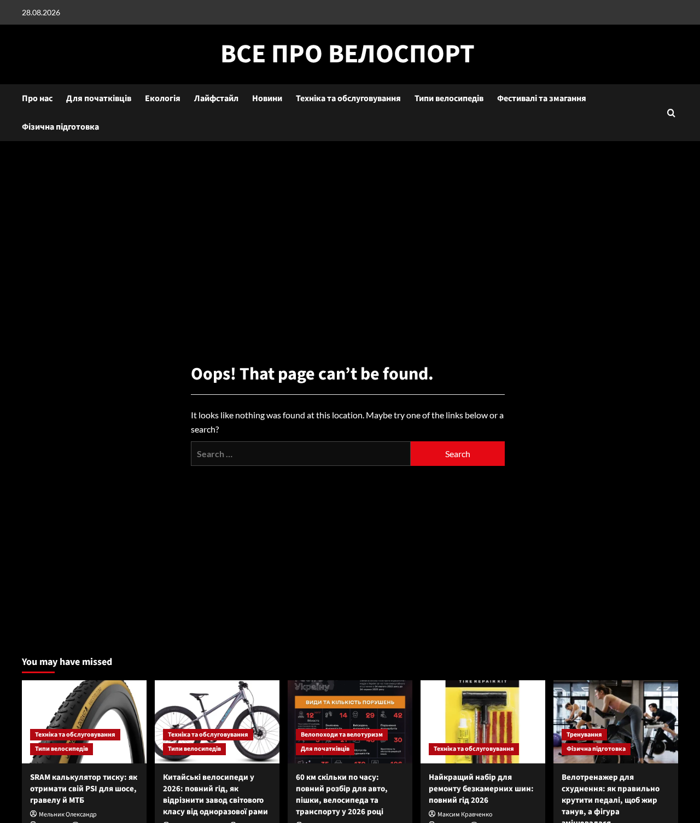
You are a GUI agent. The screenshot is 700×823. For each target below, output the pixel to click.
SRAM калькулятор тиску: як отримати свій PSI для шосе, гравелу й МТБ (83, 789)
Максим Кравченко (465, 814)
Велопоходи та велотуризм (342, 734)
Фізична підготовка (60, 127)
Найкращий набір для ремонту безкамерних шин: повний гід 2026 (481, 789)
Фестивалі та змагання (541, 98)
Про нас (37, 98)
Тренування (584, 734)
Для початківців (98, 98)
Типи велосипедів (449, 98)
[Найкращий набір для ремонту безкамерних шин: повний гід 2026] (483, 721)
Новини (267, 98)
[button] (671, 112)
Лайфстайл (216, 98)
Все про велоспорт (347, 54)
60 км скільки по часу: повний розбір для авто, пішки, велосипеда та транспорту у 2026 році (342, 795)
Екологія (162, 98)
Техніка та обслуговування (348, 98)
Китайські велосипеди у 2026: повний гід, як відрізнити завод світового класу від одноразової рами (215, 795)
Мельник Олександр (68, 814)
